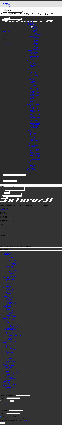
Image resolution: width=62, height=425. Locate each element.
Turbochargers (34, 52)
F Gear (28, 171)
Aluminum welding (35, 90)
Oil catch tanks (37, 34)
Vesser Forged (34, 136)
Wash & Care (30, 168)
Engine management (35, 153)
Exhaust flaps (33, 103)
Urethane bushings (35, 117)
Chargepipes (33, 55)
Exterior (29, 119)
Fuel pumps (33, 72)
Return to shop (7, 44)
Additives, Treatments (33, 166)
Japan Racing (33, 132)
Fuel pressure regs (35, 77)
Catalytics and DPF (35, 93)
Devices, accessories (32, 145)
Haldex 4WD (33, 63)
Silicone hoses (34, 88)
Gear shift (32, 65)
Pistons (35, 39)
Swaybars (32, 116)
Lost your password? (5, 404)
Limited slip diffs (34, 66)
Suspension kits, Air (35, 114)
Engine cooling (34, 82)
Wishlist (5, 239)
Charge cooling (34, 84)
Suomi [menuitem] (9, 4)
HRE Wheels (33, 137)
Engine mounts (37, 49)
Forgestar (32, 139)
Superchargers (34, 53)
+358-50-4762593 (4, 209)
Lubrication (36, 37)
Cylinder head (33, 24)
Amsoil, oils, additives (32, 164)
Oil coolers (33, 87)
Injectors (32, 78)
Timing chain (36, 29)
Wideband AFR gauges (12, 371)
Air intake (32, 81)
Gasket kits (36, 45)
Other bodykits (34, 126)
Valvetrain (35, 26)
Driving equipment (35, 159)
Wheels (29, 130)
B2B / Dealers (6, 241)
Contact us (6, 227)
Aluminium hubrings (35, 142)
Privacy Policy (7, 233)
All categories (30, 21)
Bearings (35, 43)
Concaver (32, 135)
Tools (28, 162)
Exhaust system (31, 91)
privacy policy (24, 420)
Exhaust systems (34, 95)
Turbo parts (30, 50)
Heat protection (34, 98)
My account (6, 238)
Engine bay (30, 23)
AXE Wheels (33, 133)
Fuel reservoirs (34, 75)
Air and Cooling (31, 79)
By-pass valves (34, 58)
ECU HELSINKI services (9, 230)
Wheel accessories (35, 140)
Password (3, 398)
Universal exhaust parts (12, 326)
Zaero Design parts (35, 124)
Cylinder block (33, 36)
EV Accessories (34, 161)
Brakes (32, 106)
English (5, 3)
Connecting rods (13, 270)
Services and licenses (32, 170)
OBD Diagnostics (34, 156)
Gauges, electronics (35, 148)
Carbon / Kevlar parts (11, 344)
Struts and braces (34, 107)
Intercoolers (33, 59)
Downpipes (33, 94)
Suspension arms (34, 108)
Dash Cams (30, 143)
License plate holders (33, 128)
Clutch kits (33, 68)
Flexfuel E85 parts (35, 71)
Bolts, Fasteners (35, 32)
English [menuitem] (9, 6)
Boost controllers (34, 56)
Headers (32, 97)
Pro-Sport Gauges (34, 149)
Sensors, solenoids (35, 155)
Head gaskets (36, 27)
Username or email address (7, 395)
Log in (11, 401)
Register (2, 423)
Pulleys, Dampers (35, 47)
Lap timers (33, 146)
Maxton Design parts (35, 123)
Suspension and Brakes (33, 104)
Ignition (35, 30)
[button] (7, 31)
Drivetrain (29, 61)
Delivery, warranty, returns (10, 231)
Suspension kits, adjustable (34, 110)
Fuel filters (32, 74)
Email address (4, 410)
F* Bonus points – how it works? (11, 228)
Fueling (29, 69)
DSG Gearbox (33, 62)
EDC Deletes (33, 113)
